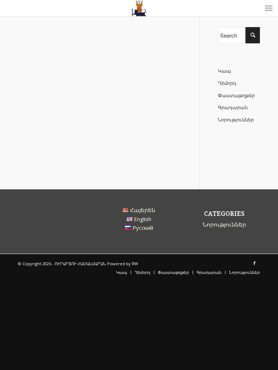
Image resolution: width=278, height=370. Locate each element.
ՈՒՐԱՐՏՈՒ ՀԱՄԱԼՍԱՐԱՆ (80, 263)
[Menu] (269, 8)
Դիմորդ (227, 83)
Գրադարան (233, 107)
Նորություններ (236, 119)
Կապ (224, 71)
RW (135, 263)
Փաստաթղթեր (236, 95)
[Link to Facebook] (254, 263)
